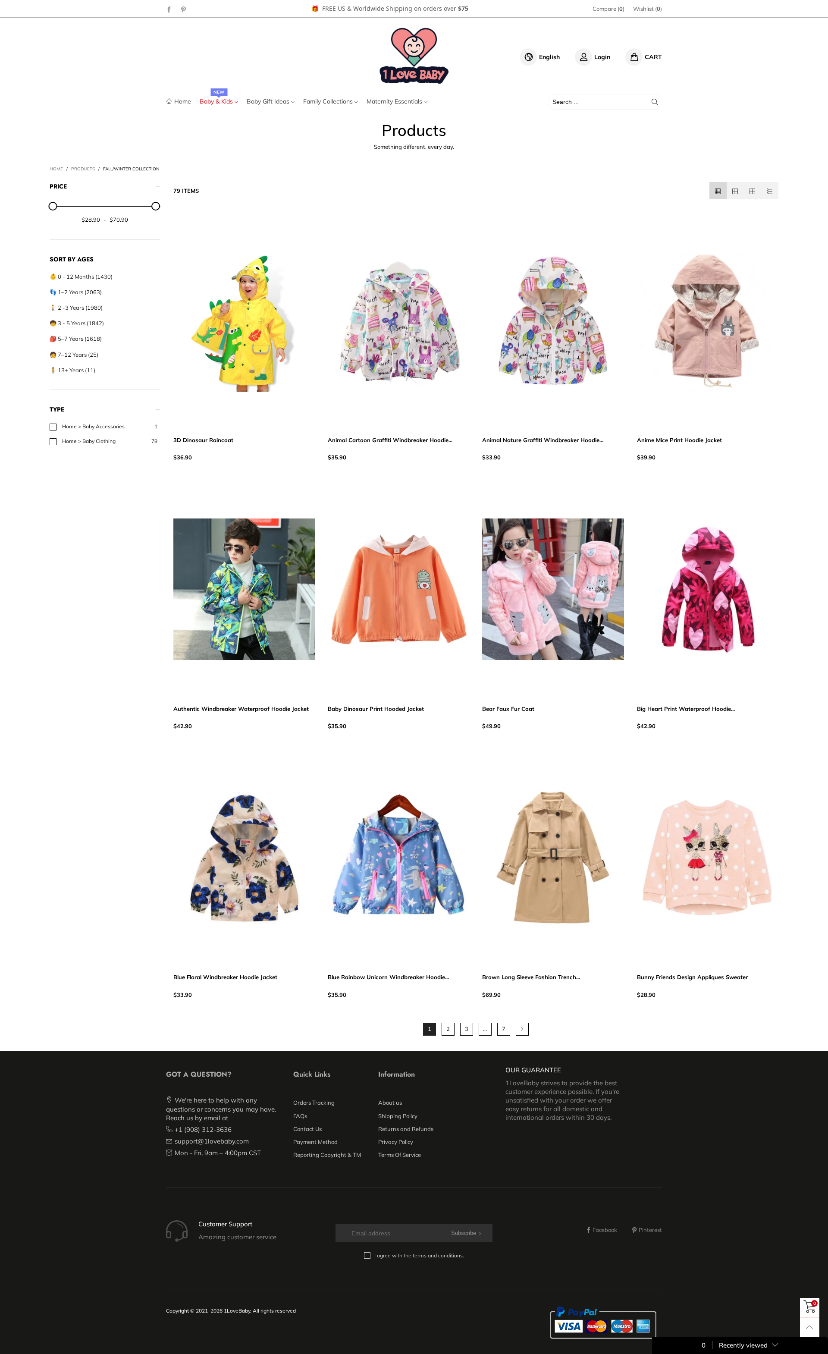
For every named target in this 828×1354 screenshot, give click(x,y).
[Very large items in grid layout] (752, 190)
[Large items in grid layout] (735, 190)
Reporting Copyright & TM (327, 1154)
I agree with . (419, 1255)
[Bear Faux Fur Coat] (553, 589)
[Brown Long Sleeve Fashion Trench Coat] (553, 858)
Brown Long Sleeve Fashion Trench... (531, 977)
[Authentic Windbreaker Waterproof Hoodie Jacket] (244, 589)
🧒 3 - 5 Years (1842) (77, 323)
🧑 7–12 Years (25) (74, 354)
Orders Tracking (314, 1102)
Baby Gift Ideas (269, 101)
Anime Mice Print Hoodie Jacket (679, 440)
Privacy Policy (395, 1141)
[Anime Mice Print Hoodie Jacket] (707, 320)
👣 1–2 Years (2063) (76, 292)
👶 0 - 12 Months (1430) (81, 276)
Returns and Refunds (405, 1128)
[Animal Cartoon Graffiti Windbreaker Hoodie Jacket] (398, 320)
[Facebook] (169, 9)
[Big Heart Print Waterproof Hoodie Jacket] (707, 589)
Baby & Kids (217, 101)
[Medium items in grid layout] (718, 190)
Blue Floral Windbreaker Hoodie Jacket (225, 977)
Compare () (608, 8)
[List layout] (769, 190)
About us (390, 1102)
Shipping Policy (397, 1115)
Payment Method (315, 1141)
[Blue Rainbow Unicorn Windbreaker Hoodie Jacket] (398, 858)
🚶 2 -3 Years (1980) (76, 307)
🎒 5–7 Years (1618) (76, 338)
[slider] (53, 206)
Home (182, 101)
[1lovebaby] (414, 55)
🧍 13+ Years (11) (72, 370)
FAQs (300, 1115)
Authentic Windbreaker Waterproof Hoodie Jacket (241, 708)
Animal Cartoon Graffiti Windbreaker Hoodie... (390, 440)
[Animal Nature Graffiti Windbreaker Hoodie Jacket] (553, 320)
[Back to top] (809, 1327)
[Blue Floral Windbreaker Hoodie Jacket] (244, 858)
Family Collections (328, 101)
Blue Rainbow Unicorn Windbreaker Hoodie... (388, 977)
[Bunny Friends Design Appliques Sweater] (707, 858)
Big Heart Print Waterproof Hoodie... (686, 708)
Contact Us (307, 1128)
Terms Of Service (399, 1154)
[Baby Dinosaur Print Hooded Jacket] (398, 589)
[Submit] (654, 101)
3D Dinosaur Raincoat (203, 440)
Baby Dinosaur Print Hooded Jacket (376, 708)
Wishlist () (647, 8)
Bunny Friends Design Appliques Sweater (692, 977)
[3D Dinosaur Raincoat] (244, 320)
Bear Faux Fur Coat (508, 708)
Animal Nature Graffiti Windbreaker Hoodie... (542, 440)
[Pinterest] (183, 9)
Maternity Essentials (395, 101)
